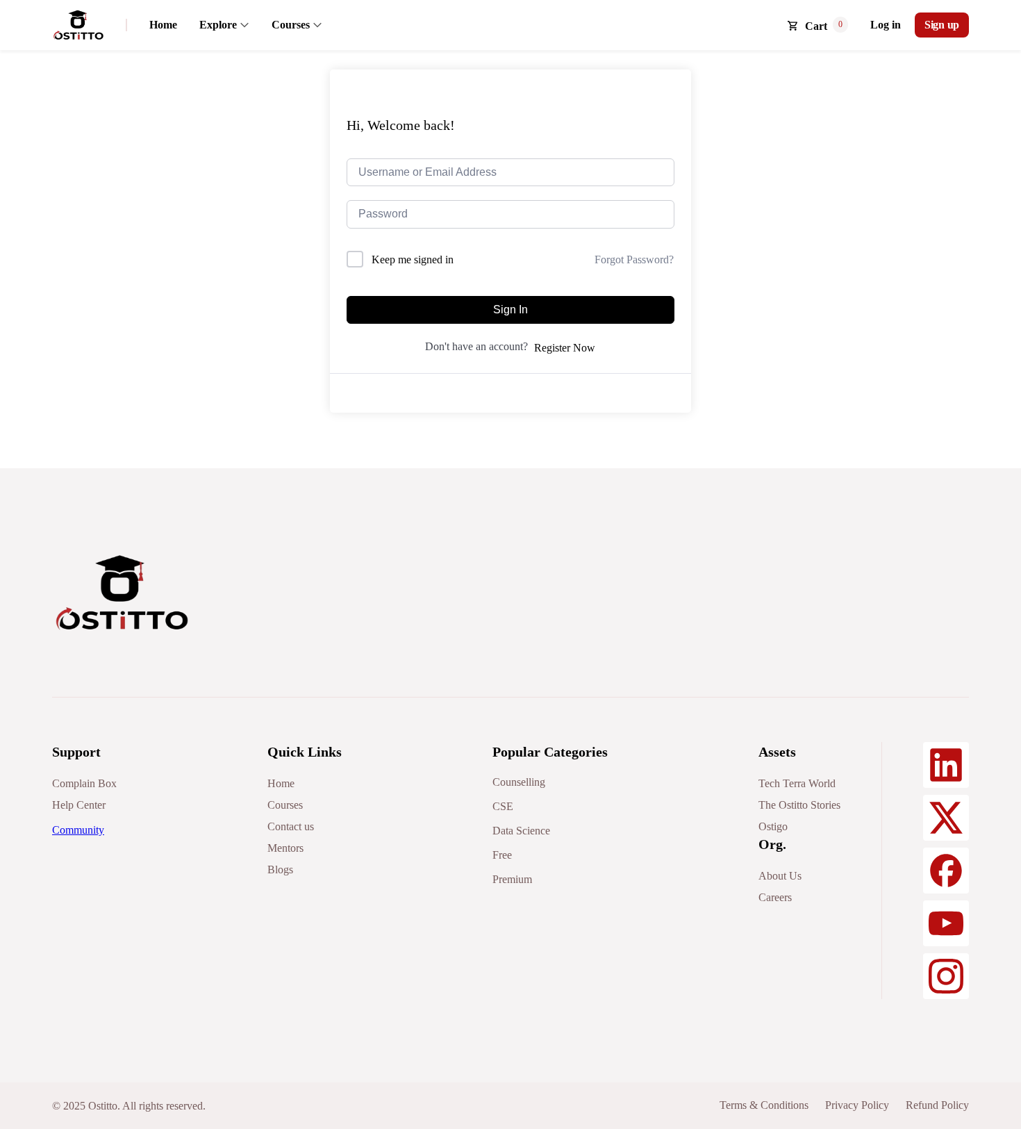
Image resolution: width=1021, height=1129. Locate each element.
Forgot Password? (634, 259)
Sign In (510, 309)
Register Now (564, 348)
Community (78, 830)
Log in (885, 25)
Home (163, 25)
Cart (816, 26)
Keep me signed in (413, 259)
